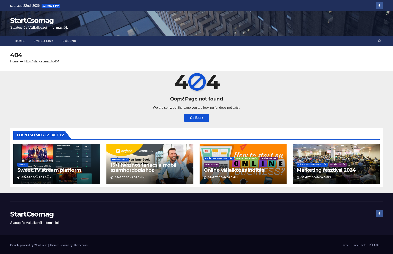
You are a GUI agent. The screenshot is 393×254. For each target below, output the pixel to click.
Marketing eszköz (246, 158)
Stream (23, 165)
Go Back (196, 118)
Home (20, 41)
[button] (379, 41)
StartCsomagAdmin (36, 177)
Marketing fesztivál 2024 (326, 170)
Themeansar (80, 245)
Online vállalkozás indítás (234, 170)
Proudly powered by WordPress (29, 245)
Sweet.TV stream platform (49, 170)
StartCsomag (32, 20)
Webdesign (211, 165)
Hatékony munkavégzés (219, 158)
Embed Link (43, 41)
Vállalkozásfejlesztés (312, 165)
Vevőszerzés (268, 158)
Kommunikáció (120, 159)
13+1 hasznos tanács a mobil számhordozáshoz (143, 167)
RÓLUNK (69, 41)
